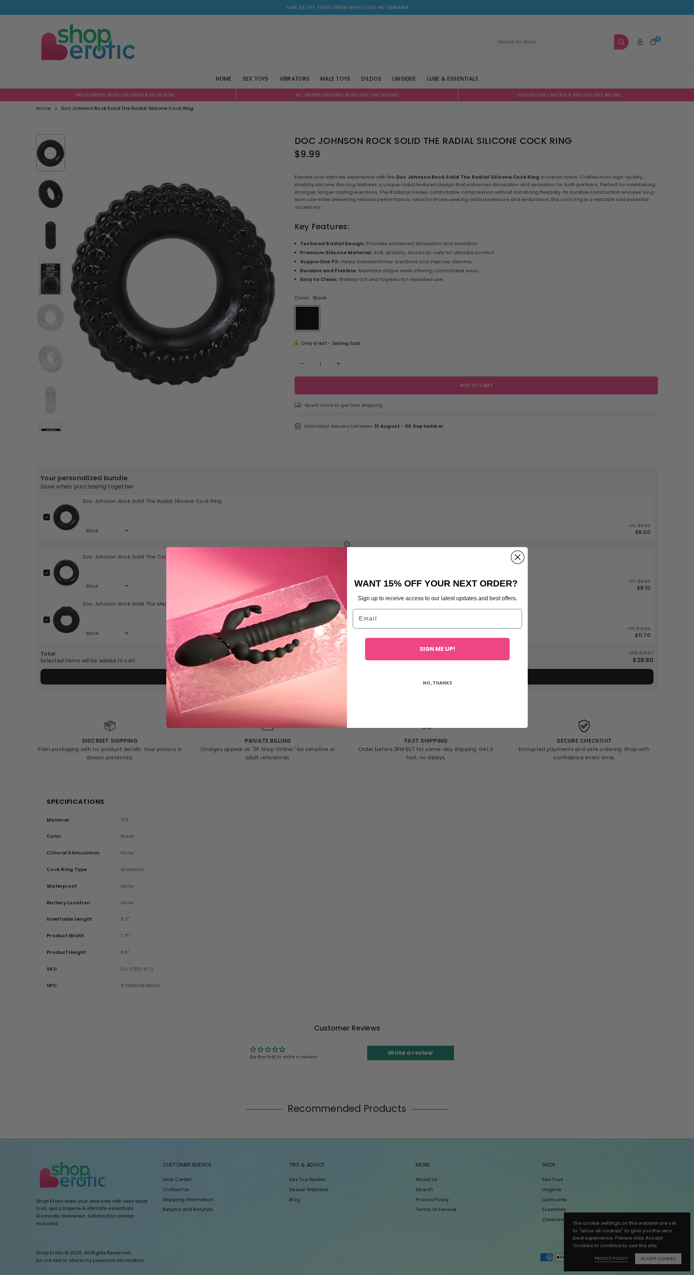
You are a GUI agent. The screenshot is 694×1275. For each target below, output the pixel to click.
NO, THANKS (437, 683)
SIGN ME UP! (437, 649)
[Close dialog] (517, 557)
